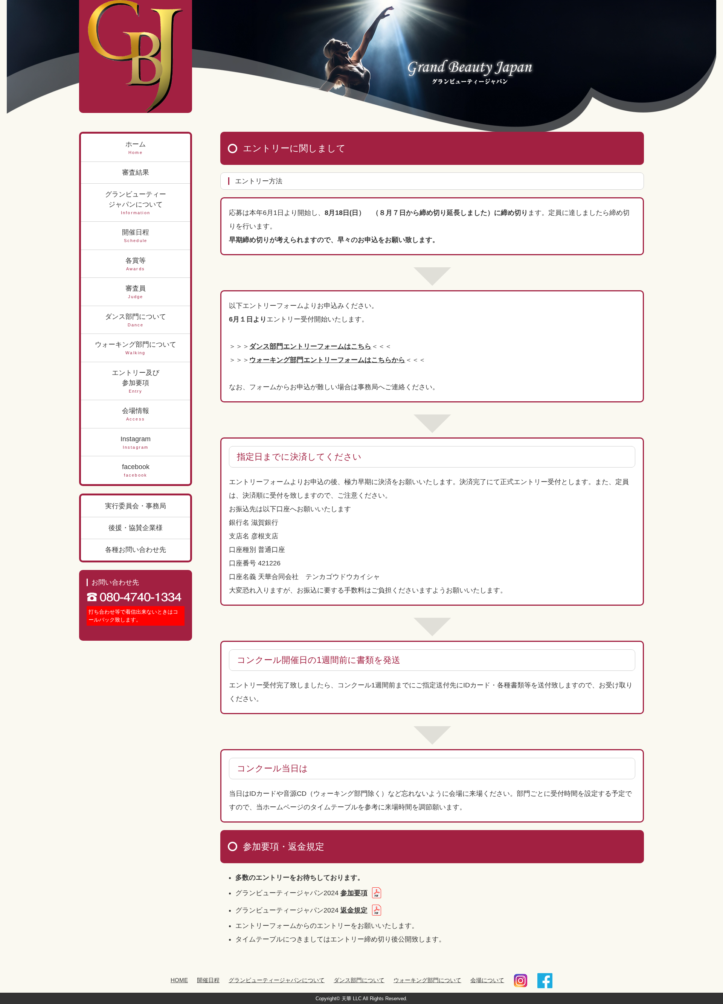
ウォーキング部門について (135, 348)
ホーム (135, 147)
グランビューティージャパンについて (277, 980)
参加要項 (354, 893)
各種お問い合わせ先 (135, 549)
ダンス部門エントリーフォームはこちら (310, 346)
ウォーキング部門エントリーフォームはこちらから (327, 360)
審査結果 (135, 172)
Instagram (135, 442)
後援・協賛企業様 (135, 528)
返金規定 (354, 910)
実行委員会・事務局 (135, 506)
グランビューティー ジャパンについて (135, 202)
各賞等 (135, 264)
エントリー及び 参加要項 (135, 381)
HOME (179, 980)
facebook (135, 470)
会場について (487, 980)
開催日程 (135, 236)
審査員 (135, 292)
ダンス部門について (135, 320)
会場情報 (135, 414)
